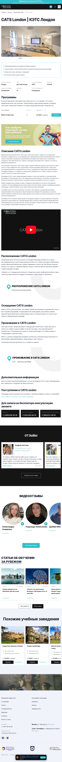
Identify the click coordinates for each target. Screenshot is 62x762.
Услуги (3, 705)
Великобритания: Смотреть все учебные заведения (17, 397)
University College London (22, 450)
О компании (5, 701)
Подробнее (5, 533)
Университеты (36, 709)
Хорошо (43, 757)
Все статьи (37, 606)
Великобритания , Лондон (24, 448)
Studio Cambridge (33, 646)
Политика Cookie (14, 754)
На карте (51, 724)
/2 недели (42, 115)
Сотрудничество (6, 709)
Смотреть (56, 115)
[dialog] (31, 757)
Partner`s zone (5, 719)
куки (28, 757)
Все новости (25, 606)
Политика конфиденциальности (29, 754)
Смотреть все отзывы (31, 475)
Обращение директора (8, 698)
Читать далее (7, 465)
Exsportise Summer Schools (13, 646)
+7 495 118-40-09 (7, 726)
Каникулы (35, 701)
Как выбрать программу (39, 698)
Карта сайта (4, 754)
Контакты (4, 716)
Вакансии (4, 712)
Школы (34, 705)
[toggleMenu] (59, 6)
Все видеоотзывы (31, 545)
